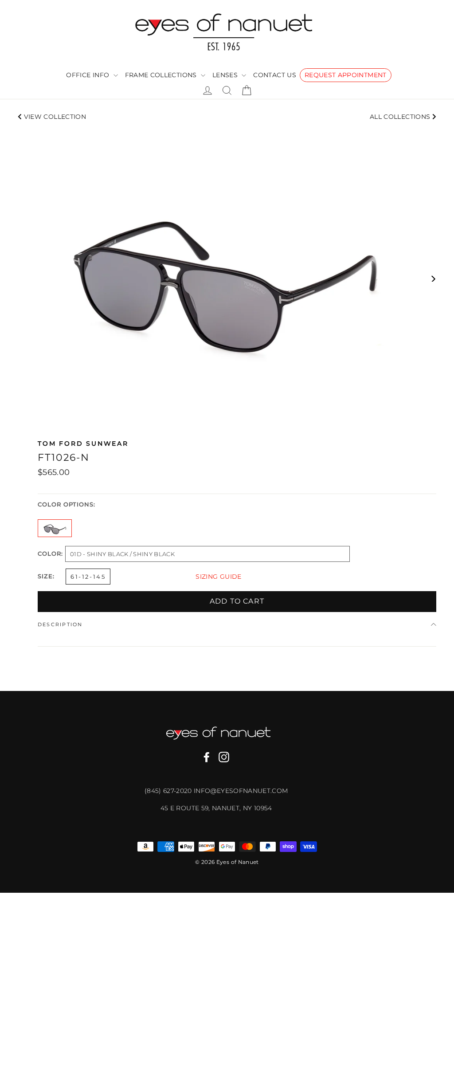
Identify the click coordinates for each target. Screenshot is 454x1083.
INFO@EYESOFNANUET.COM (241, 791)
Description (60, 624)
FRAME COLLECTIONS (162, 75)
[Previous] (21, 278)
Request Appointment (346, 75)
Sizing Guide (218, 577)
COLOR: (50, 554)
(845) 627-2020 (169, 791)
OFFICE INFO (88, 75)
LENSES (225, 75)
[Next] (433, 278)
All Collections (401, 117)
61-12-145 (88, 576)
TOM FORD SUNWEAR (83, 443)
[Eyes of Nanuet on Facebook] (206, 757)
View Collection (54, 117)
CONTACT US (274, 75)
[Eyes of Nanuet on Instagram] (224, 757)
